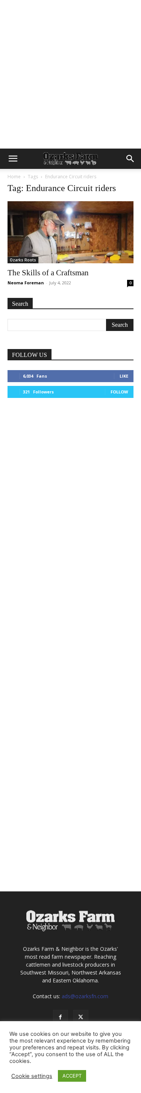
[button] (13, 159)
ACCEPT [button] (72, 1076)
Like (124, 376)
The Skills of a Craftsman (48, 272)
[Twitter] (80, 1017)
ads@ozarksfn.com (85, 996)
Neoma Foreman (26, 282)
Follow (119, 392)
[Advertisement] (70, 74)
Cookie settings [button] (31, 1076)
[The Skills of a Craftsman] (70, 232)
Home (14, 176)
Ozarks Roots (23, 260)
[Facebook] (60, 1017)
